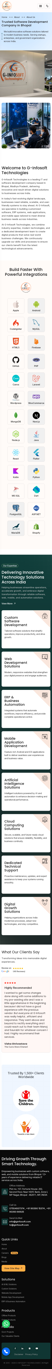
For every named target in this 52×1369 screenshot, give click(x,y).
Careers (9, 1253)
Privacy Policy (31, 1354)
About (4, 1249)
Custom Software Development (15, 621)
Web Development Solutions (15, 663)
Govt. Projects (8, 1332)
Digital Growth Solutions (12, 908)
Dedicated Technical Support (13, 867)
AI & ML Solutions (9, 1284)
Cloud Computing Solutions (14, 825)
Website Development (11, 1293)
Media (4, 1262)
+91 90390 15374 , (36, 1208)
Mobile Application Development (15, 742)
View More (7, 603)
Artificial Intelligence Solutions (14, 784)
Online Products (9, 1320)
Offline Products (9, 1315)
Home (4, 17)
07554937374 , (17, 1208)
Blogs (4, 1257)
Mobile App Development (13, 1297)
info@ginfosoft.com (20, 1221)
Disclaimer (18, 1354)
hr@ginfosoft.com (19, 1225)
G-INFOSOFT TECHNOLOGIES (28, 1363)
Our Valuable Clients (10, 1336)
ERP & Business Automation (14, 701)
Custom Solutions (9, 1289)
